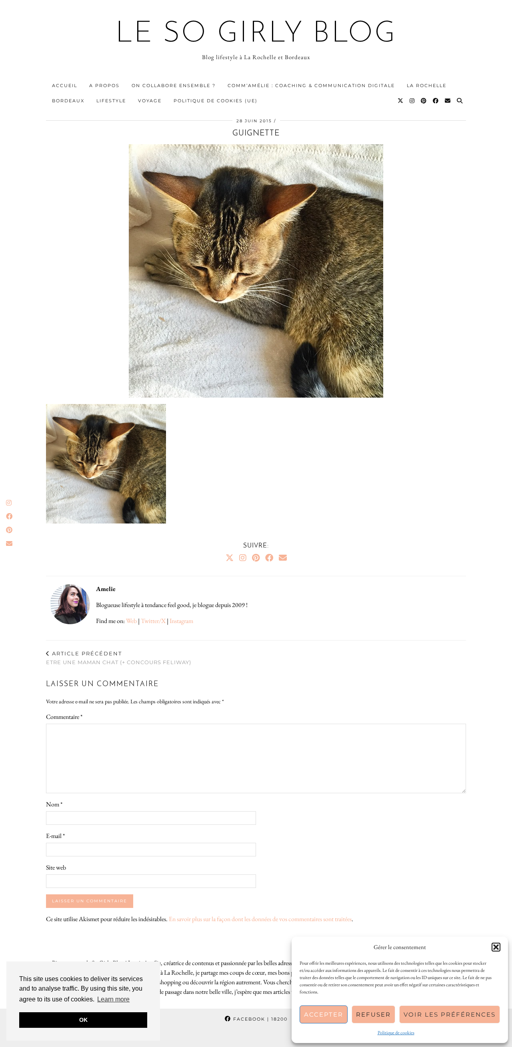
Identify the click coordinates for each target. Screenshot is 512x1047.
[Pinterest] (424, 100)
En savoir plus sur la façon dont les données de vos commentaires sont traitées (260, 919)
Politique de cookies (396, 1032)
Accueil (64, 85)
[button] (496, 947)
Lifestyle (111, 101)
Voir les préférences (450, 1014)
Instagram (181, 621)
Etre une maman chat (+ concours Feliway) (118, 658)
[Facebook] (436, 100)
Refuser (373, 1014)
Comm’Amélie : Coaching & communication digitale (311, 85)
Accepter (323, 1014)
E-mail (55, 836)
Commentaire (64, 717)
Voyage (150, 101)
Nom (54, 804)
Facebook (259, 1019)
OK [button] (83, 1020)
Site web (56, 867)
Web (131, 621)
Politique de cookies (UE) (216, 101)
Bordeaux (68, 101)
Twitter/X (153, 621)
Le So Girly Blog (256, 34)
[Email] (448, 100)
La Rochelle (426, 85)
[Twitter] (401, 100)
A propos (104, 85)
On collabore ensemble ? (174, 85)
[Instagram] (412, 100)
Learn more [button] (113, 999)
